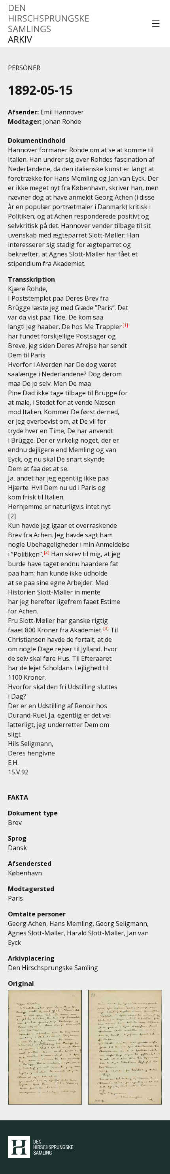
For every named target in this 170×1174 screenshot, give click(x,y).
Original (21, 983)
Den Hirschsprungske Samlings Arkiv (49, 24)
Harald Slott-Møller (95, 933)
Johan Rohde (62, 121)
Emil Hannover (62, 112)
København (25, 873)
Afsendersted (29, 863)
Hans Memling (71, 923)
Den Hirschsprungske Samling (40, 1147)
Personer (24, 68)
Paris (15, 898)
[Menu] (155, 23)
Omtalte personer (37, 914)
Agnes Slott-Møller (36, 933)
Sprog (17, 838)
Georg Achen (27, 923)
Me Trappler (103, 326)
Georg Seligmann (121, 923)
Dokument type (33, 813)
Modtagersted (31, 888)
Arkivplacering (31, 958)
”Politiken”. (27, 554)
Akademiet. (86, 630)
